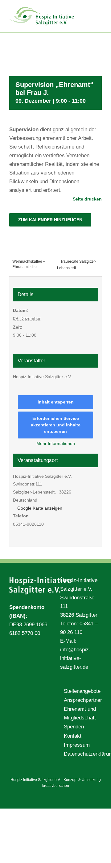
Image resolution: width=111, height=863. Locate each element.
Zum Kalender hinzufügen (50, 219)
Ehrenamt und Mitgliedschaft (80, 713)
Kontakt (72, 736)
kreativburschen (55, 785)
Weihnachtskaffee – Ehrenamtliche (28, 263)
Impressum (77, 745)
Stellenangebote (81, 691)
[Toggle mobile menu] (99, 9)
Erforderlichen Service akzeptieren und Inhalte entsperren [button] (55, 425)
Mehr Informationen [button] (55, 443)
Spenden (74, 727)
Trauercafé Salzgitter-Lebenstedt (76, 264)
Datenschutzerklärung (81, 754)
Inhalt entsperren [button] (56, 401)
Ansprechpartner (81, 700)
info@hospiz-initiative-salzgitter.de (75, 658)
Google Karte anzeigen (39, 508)
